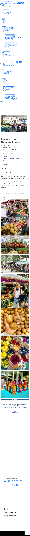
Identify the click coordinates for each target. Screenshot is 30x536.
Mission (4, 20)
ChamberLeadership (4, 25)
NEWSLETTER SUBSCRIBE (15, 480)
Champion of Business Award (10, 42)
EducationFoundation (4, 19)
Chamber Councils (6, 56)
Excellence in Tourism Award (10, 36)
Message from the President (8, 27)
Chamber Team (6, 46)
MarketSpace (20, 405)
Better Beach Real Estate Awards (11, 44)
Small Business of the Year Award (11, 43)
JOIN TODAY (2, 3)
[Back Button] (15, 136)
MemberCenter (3, 53)
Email (6, 453)
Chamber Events (6, 13)
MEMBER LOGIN (15, 484)
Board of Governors (6, 29)
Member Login (5, 54)
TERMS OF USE (15, 486)
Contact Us (21, 59)
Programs (5, 21)
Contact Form (6, 516)
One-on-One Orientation (15, 488)
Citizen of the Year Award (9, 32)
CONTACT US (9, 3)
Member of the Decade (9, 38)
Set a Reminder (15, 399)
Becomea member (3, 5)
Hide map (2, 101)
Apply (4, 23)
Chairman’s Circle (6, 30)
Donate (4, 22)
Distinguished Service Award (10, 34)
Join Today (9, 59)
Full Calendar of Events (7, 12)
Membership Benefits (7, 7)
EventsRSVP (3, 11)
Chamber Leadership (16, 499)
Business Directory (7, 404)
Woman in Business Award (9, 45)
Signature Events (6, 14)
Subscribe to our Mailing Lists (8, 6)
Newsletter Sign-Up (14, 59)
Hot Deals (23, 404)
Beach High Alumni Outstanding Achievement (13, 37)
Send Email (6, 164)
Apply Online (5, 9)
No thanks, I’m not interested (15, 469)
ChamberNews (3, 48)
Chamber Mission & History (8, 28)
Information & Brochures (21, 407)
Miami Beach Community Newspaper (10, 50)
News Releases (17, 404)
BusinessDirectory (3, 16)
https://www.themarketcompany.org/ (12, 158)
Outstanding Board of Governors (11, 39)
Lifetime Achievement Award (10, 35)
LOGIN (6, 3)
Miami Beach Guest (6, 51)
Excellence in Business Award (10, 40)
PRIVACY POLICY (15, 485)
